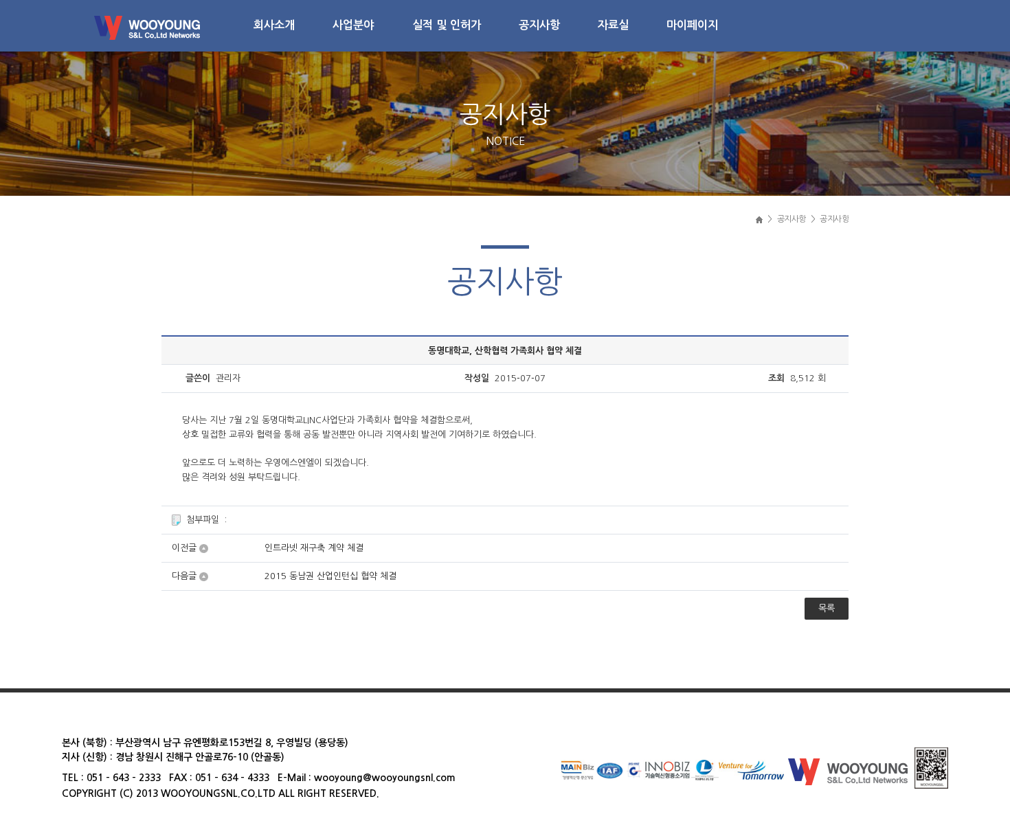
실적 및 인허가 (446, 24)
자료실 (613, 24)
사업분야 (353, 24)
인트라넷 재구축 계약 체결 (314, 547)
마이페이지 (692, 24)
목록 (826, 608)
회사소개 (274, 24)
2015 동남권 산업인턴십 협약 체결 (330, 576)
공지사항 (539, 24)
